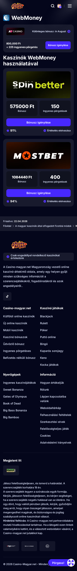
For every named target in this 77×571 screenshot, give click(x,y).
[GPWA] (11, 470)
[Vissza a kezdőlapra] (18, 6)
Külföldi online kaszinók (19, 316)
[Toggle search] (52, 6)
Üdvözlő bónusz (13, 344)
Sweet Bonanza (13, 389)
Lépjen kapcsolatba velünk (53, 399)
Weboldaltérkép (50, 408)
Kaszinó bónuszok (15, 337)
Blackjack (46, 316)
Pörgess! (58, 562)
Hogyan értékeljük (52, 382)
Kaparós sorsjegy (51, 350)
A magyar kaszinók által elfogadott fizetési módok (43, 225)
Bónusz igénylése (58, 45)
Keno (43, 357)
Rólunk (44, 389)
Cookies (45, 435)
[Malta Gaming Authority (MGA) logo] (11, 546)
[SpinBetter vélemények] (38, 84)
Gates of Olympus (15, 396)
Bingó (44, 344)
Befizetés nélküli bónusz (19, 357)
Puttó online (48, 337)
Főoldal (7, 225)
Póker (44, 330)
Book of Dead (12, 403)
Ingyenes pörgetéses (17, 350)
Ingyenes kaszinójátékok (19, 382)
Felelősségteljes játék (54, 428)
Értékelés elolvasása (59, 130)
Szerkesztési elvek (52, 421)
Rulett (44, 323)
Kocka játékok (49, 364)
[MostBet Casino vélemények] (38, 155)
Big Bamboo (11, 417)
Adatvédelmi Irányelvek (55, 442)
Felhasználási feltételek (55, 414)
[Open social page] (7, 296)
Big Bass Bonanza (15, 410)
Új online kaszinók (15, 323)
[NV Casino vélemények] (15, 31)
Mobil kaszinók (13, 330)
